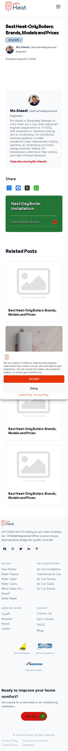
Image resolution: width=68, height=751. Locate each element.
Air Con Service (46, 579)
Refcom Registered (45, 653)
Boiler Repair (9, 598)
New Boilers (9, 569)
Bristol (5, 624)
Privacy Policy (41, 395)
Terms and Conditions (34, 741)
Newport (7, 619)
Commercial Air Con (49, 574)
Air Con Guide (45, 584)
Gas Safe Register (22, 653)
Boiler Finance (9, 574)
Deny (34, 388)
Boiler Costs (9, 584)
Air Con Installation (49, 569)
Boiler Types (9, 579)
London (5, 628)
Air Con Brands (46, 589)
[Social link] (4, 549)
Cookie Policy (25, 395)
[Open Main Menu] (58, 6)
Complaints (28, 745)
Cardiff (5, 614)
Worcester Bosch (34, 670)
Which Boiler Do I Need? (12, 591)
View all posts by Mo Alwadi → (29, 161)
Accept (34, 379)
